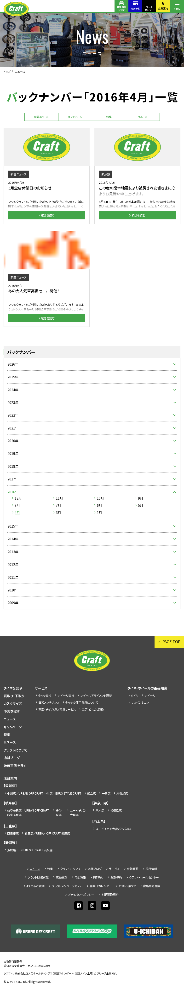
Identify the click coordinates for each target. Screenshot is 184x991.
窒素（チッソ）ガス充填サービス (57, 709)
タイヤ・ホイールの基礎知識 (147, 688)
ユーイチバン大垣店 (78, 812)
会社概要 (132, 869)
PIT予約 (98, 877)
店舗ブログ (12, 757)
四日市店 (13, 833)
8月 (17, 505)
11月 (59, 498)
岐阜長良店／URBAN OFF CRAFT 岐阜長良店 (28, 812)
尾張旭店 (122, 793)
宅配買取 (80, 877)
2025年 (12, 376)
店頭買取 (61, 877)
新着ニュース (41, 117)
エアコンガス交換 (93, 709)
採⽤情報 (151, 869)
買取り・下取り (14, 695)
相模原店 (116, 810)
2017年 (12, 479)
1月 (99, 512)
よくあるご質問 (35, 886)
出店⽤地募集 (151, 886)
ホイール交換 (66, 695)
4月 (17, 512)
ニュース (10, 719)
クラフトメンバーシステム (67, 886)
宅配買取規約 (110, 894)
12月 (18, 498)
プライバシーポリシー (81, 894)
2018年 (12, 466)
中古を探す (12, 711)
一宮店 (106, 793)
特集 (109, 117)
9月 (140, 498)
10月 (100, 498)
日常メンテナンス (48, 702)
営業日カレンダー (101, 886)
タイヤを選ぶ (13, 688)
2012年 (12, 564)
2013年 (12, 551)
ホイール (149, 695)
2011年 (12, 577)
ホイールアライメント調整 (96, 695)
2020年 (12, 440)
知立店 (91, 793)
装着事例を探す (121, 8)
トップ (7, 71)
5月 (140, 505)
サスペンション (140, 702)
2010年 (12, 590)
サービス (41, 688)
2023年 (12, 402)
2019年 (12, 453)
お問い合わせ (127, 886)
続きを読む (48, 215)
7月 (58, 505)
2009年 (12, 602)
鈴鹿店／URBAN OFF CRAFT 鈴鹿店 (47, 833)
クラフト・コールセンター (144, 877)
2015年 (12, 526)
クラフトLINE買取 (38, 877)
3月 (58, 512)
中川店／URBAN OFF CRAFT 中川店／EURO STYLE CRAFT (44, 793)
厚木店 (100, 810)
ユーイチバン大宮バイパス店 (113, 829)
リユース (143, 117)
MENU (177, 8)
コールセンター (149, 8)
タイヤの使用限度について (81, 702)
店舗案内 (163, 8)
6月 (99, 505)
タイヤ (134, 695)
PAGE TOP (171, 641)
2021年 (12, 428)
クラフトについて (16, 750)
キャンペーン (75, 117)
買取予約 (116, 877)
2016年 (12, 492)
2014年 (12, 538)
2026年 (12, 364)
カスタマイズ (13, 703)
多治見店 (59, 812)
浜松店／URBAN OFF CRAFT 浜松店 (29, 850)
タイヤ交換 (45, 695)
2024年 (12, 389)
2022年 (12, 415)
